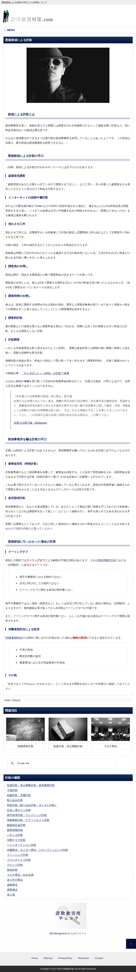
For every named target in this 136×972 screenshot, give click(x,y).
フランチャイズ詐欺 (19, 860)
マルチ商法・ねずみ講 (20, 874)
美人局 (11, 894)
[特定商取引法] (106, 560)
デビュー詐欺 (15, 864)
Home (35, 958)
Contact (99, 958)
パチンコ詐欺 (15, 835)
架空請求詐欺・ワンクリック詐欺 (27, 815)
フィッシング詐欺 (17, 855)
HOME (7, 700)
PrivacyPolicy (65, 958)
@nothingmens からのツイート (68, 933)
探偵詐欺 (12, 869)
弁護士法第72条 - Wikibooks (30, 422)
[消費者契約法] (14, 637)
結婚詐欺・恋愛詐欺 (19, 795)
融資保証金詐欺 (16, 825)
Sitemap (48, 958)
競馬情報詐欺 (15, 830)
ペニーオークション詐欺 (21, 845)
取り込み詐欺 (15, 800)
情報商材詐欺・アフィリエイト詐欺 (28, 820)
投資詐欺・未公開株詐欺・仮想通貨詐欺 (31, 785)
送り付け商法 (15, 879)
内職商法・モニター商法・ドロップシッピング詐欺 (37, 850)
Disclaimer (83, 958)
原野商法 (12, 889)
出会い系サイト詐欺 (19, 810)
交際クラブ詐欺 (16, 840)
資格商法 (12, 884)
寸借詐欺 (12, 790)
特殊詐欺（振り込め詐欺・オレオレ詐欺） (32, 805)
